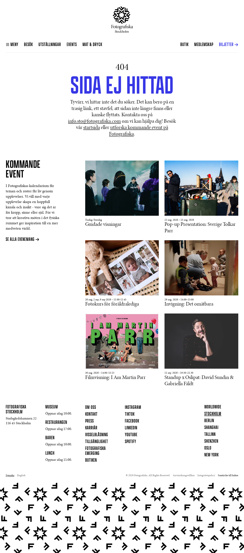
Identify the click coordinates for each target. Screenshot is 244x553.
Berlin (209, 420)
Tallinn (210, 434)
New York (211, 455)
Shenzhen (211, 441)
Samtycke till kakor (228, 475)
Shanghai (211, 427)
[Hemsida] (122, 19)
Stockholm (212, 413)
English (21, 475)
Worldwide (212, 407)
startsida (91, 127)
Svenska (10, 475)
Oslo (207, 448)
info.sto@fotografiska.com (94, 121)
